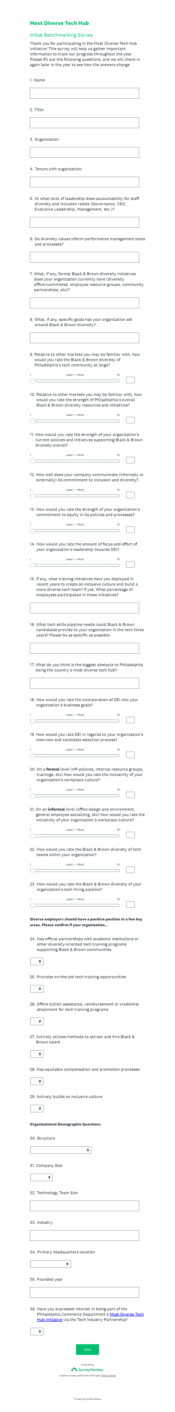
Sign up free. (109, 1375)
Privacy (78, 1399)
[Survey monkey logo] (88, 1369)
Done (87, 1349)
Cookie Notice (93, 1399)
